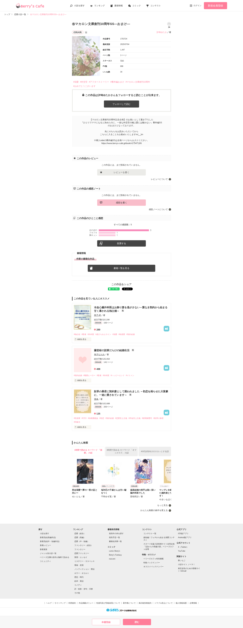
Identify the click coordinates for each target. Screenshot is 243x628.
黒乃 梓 (97, 315)
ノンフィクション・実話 (84, 569)
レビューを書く (121, 172)
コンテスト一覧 (149, 533)
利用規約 (72, 603)
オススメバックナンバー (153, 567)
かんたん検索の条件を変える (154, 510)
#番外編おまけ (117, 82)
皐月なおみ (99, 354)
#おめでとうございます (84, 86)
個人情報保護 (181, 603)
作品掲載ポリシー (86, 603)
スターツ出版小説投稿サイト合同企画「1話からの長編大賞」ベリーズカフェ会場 (159, 546)
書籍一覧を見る (121, 268)
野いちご (181, 560)
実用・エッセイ (80, 557)
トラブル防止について (163, 603)
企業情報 (193, 603)
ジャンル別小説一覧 (48, 553)
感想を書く (121, 202)
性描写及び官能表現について (108, 603)
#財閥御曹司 (147, 418)
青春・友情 (79, 565)
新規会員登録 (215, 5)
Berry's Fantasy (115, 555)
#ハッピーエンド (117, 375)
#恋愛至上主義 (121, 418)
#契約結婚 (130, 334)
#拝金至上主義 (134, 418)
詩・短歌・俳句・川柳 (83, 589)
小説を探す (79, 5)
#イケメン (130, 375)
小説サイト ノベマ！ (186, 564)
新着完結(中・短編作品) (49, 541)
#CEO (84, 418)
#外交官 (83, 82)
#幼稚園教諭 (93, 418)
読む (137, 622)
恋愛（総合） (79, 533)
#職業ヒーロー (89, 375)
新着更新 (43, 549)
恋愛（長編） (79, 537)
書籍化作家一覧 (115, 541)
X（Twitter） (183, 547)
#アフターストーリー (99, 82)
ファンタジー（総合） (83, 545)
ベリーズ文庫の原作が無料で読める (54, 557)
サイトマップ (60, 603)
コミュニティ (45, 561)
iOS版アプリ (183, 533)
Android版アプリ (185, 537)
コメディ (78, 585)
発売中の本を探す (116, 533)
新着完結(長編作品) (48, 537)
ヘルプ (49, 603)
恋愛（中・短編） (81, 541)
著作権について (129, 603)
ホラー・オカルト (81, 573)
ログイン (197, 5)
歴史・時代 (79, 577)
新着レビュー (45, 545)
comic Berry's (114, 551)
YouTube (181, 551)
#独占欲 (77, 334)
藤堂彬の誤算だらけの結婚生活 (112, 350)
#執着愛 (122, 334)
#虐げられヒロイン (103, 334)
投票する (121, 243)
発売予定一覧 (114, 537)
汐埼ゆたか (161, 32)
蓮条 (96, 399)
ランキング (99, 5)
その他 (77, 593)
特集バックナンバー (151, 563)
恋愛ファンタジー (81, 553)
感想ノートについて (158, 209)
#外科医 (91, 334)
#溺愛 (76, 82)
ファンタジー (79, 549)
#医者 (84, 334)
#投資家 (77, 418)
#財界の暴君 (158, 418)
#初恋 (101, 418)
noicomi (112, 559)
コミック (136, 5)
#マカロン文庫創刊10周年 (138, 82)
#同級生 (77, 422)
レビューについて (159, 179)
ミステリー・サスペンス (84, 561)
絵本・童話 (79, 581)
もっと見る (162, 505)
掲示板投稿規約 (145, 603)
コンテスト (155, 5)
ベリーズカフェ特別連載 (153, 559)
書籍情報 (118, 5)
